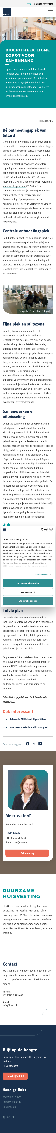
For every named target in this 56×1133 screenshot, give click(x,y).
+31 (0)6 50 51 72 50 (15, 837)
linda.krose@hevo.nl (16, 842)
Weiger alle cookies (28, 601)
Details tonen (41, 574)
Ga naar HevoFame (43, 3)
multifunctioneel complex (20, 159)
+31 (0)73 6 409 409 (13, 995)
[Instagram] (8, 1117)
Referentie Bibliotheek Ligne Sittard (28, 719)
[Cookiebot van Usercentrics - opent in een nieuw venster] (41, 530)
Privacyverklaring (12, 1101)
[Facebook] (27, 744)
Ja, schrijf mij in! (15, 1076)
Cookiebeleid (9, 1106)
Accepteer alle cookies (28, 583)
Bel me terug (27, 853)
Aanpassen (26, 592)
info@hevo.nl (10, 1005)
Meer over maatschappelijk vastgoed (29, 727)
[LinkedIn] (40, 744)
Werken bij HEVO (12, 1096)
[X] (34, 744)
